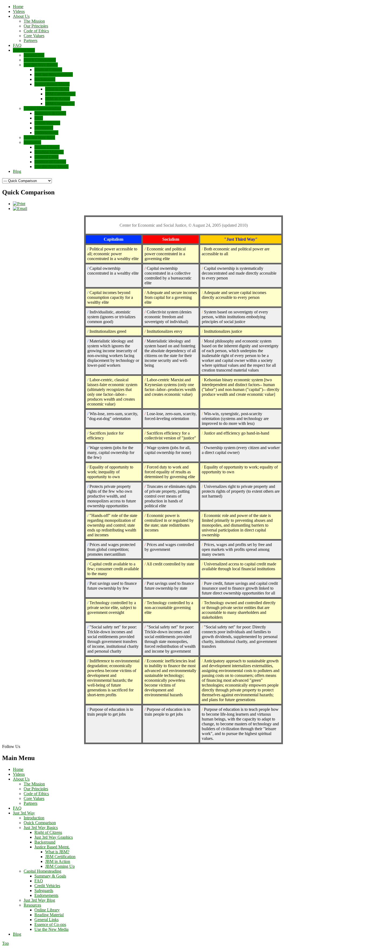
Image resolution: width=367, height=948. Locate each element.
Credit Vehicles (47, 885)
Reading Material (49, 914)
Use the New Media (51, 929)
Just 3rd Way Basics (41, 827)
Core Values (34, 798)
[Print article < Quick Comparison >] (19, 203)
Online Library (47, 910)
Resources (32, 905)
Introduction (34, 818)
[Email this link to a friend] (20, 208)
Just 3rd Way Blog (39, 900)
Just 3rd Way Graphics (53, 837)
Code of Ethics (36, 793)
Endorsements (46, 895)
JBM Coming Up (60, 866)
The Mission (34, 784)
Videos (19, 774)
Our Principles (36, 788)
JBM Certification (60, 856)
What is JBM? (57, 851)
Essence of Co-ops (50, 924)
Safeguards (43, 890)
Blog (17, 934)
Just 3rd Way (24, 813)
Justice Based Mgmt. (52, 847)
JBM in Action (57, 861)
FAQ (17, 808)
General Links (46, 919)
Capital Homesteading (42, 871)
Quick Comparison (40, 822)
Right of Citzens (48, 832)
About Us (21, 779)
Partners (30, 803)
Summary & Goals (50, 876)
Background (44, 842)
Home (18, 769)
